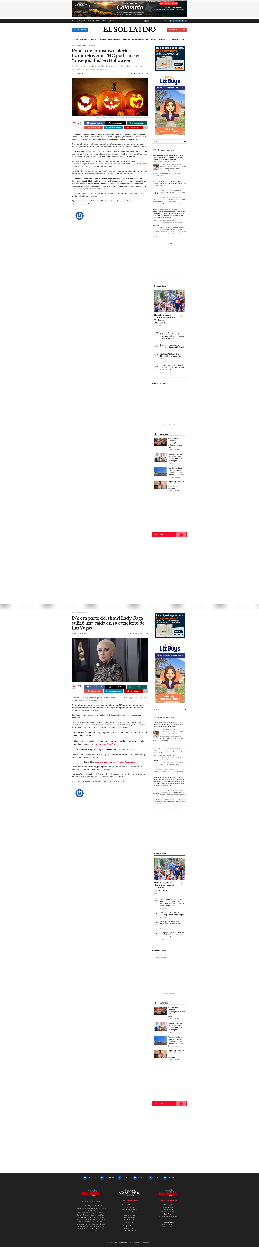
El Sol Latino (95, 201)
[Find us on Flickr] (182, 21)
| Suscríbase (81, 29)
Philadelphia (91, 45)
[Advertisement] (169, 264)
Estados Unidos (81, 45)
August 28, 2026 (174, 450)
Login (106, 21)
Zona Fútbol (168, 1214)
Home (75, 39)
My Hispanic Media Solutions (168, 1216)
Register (112, 21)
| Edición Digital (178, 29)
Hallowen (112, 201)
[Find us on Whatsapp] (186, 21)
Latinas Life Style (167, 1207)
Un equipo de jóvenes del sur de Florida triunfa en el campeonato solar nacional (172, 367)
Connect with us (159, 383)
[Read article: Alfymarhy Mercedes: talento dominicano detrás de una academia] (160, 485)
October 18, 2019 (126, 749)
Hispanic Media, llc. (145, 1242)
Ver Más (170, 243)
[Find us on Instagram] (173, 21)
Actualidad (83, 39)
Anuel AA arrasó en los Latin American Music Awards (115, 762)
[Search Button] (165, 21)
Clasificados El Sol (168, 1209)
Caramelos (85, 201)
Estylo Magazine (168, 1205)
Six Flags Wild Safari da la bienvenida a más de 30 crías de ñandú (171, 356)
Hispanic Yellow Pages (168, 1212)
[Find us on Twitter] (176, 21)
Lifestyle (152, 39)
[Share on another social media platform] (145, 127)
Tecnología (139, 39)
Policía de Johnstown (79, 204)
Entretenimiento (114, 39)
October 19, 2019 (81, 73)
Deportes (103, 39)
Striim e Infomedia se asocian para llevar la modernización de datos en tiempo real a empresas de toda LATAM (169, 183)
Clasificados (162, 39)
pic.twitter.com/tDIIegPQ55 (104, 743)
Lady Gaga (107, 781)
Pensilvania (120, 201)
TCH (89, 204)
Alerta (78, 201)
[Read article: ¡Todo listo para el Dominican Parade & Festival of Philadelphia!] (169, 301)
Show (123, 781)
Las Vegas (116, 781)
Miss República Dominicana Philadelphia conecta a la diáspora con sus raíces (176, 443)
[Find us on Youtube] (179, 21)
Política (93, 39)
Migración (126, 39)
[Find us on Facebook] (170, 21)
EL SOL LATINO (129, 30)
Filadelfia (104, 201)
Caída (78, 781)
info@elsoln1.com (129, 1226)
